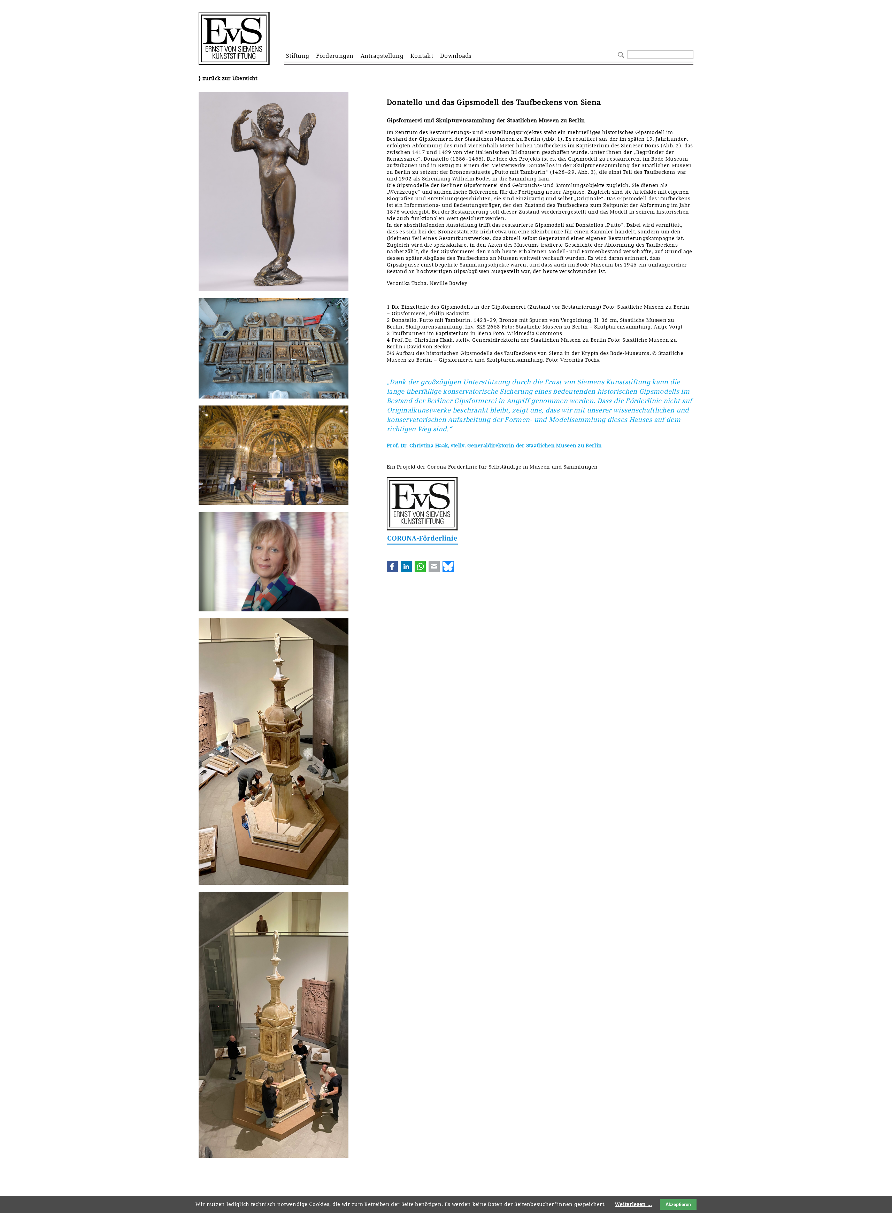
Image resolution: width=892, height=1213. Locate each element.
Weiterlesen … (633, 1204)
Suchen (620, 54)
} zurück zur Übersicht (228, 78)
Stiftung (297, 55)
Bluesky (448, 566)
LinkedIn (406, 566)
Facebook (392, 566)
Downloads (456, 55)
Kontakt (421, 55)
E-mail (434, 566)
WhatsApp (420, 566)
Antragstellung (382, 55)
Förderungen (334, 55)
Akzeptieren (678, 1204)
